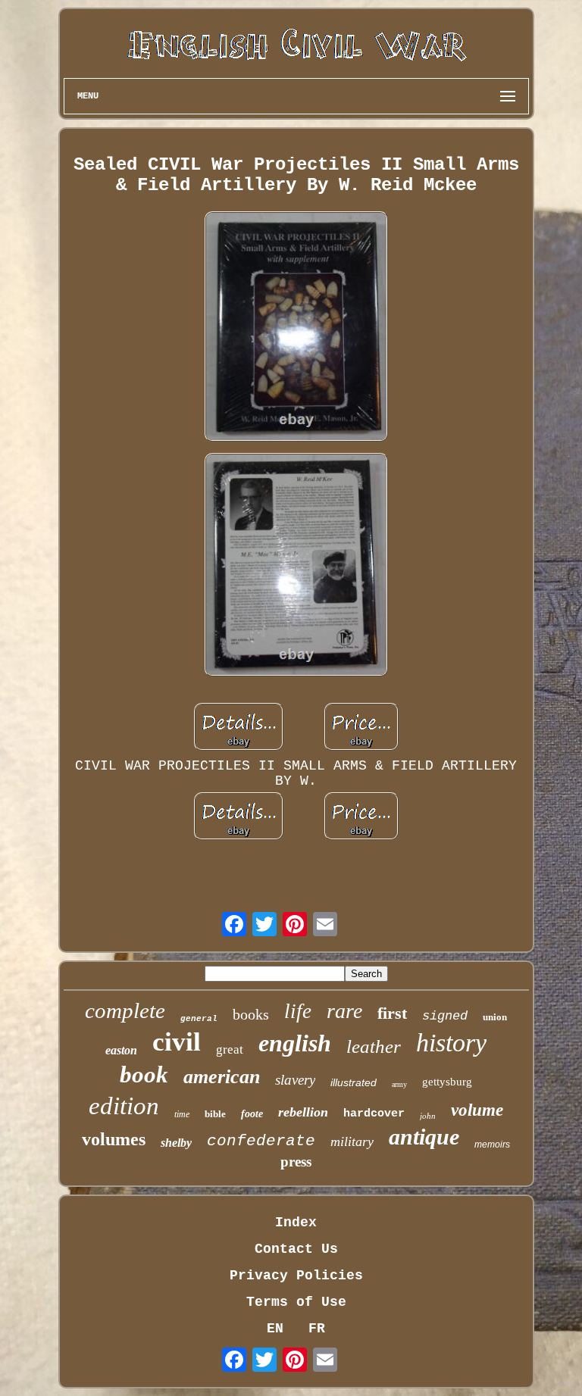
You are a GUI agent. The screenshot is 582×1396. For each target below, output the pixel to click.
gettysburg (447, 1082)
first (392, 1013)
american (221, 1077)
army (399, 1084)
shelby (176, 1142)
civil (176, 1042)
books (251, 1014)
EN (275, 1328)
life (297, 1011)
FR (316, 1328)
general (198, 1018)
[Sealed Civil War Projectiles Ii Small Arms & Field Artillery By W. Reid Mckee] (296, 328)
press (295, 1162)
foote (252, 1114)
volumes (114, 1139)
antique (424, 1136)
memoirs (492, 1144)
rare (344, 1011)
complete (125, 1010)
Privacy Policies (296, 1275)
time (181, 1114)
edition (124, 1106)
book (144, 1074)
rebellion (303, 1112)
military (352, 1141)
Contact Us (296, 1249)
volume (477, 1110)
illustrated (353, 1082)
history (451, 1043)
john (428, 1115)
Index (296, 1222)
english (294, 1043)
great (229, 1049)
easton (121, 1050)
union (495, 1017)
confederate (261, 1141)
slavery (295, 1080)
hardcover (374, 1113)
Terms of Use (296, 1302)
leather (373, 1046)
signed (445, 1016)
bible (215, 1114)
